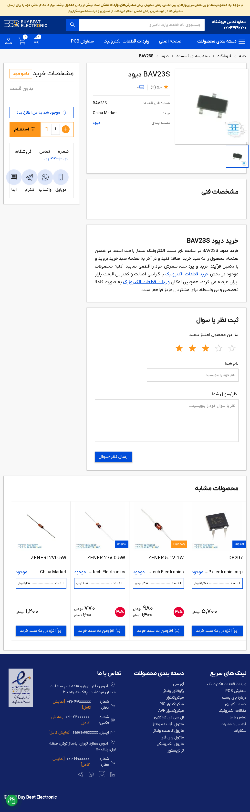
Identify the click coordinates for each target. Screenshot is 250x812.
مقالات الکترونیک (232, 711)
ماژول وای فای (172, 737)
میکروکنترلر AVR (171, 711)
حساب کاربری (235, 704)
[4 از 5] (218, 347)
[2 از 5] (192, 347)
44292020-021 (56, 159)
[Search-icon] (72, 25)
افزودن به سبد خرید (204, 631)
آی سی (178, 684)
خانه (242, 56)
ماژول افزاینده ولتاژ (168, 724)
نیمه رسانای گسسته (193, 56)
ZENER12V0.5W (97, 558)
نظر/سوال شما (225, 394)
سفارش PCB (82, 41)
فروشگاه (224, 56)
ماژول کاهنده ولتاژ (168, 731)
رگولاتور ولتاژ (173, 691)
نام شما (232, 363)
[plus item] (66, 129)
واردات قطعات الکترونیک (126, 41)
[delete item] (46, 129)
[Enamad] (21, 705)
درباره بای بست (234, 697)
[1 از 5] (179, 347)
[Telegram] (80, 775)
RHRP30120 (43, 558)
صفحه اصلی (170, 41)
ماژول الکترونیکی (170, 744)
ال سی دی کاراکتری (169, 717)
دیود (165, 56)
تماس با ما (237, 717)
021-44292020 (235, 27)
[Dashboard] (8, 41)
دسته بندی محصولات (217, 41)
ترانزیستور (176, 750)
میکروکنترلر (175, 697)
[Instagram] (101, 775)
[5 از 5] (232, 347)
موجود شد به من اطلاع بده (38, 112)
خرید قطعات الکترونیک (186, 274)
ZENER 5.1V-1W (215, 558)
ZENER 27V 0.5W (155, 558)
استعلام (21, 129)
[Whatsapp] (90, 775)
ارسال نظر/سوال (113, 457)
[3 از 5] (205, 347)
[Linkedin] (112, 775)
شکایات (240, 731)
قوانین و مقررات (233, 724)
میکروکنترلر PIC (171, 704)
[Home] (26, 25)
